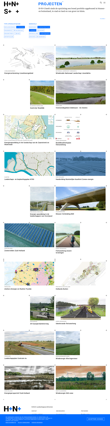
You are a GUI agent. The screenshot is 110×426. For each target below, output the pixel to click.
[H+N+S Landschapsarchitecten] (12, 413)
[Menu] (104, 2)
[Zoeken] (100, 2)
